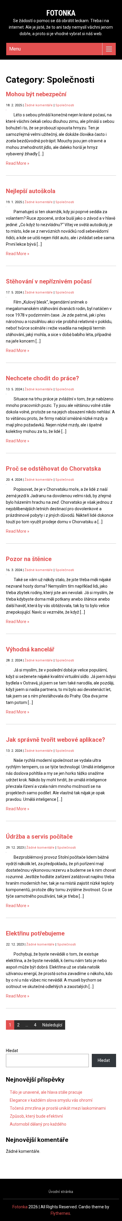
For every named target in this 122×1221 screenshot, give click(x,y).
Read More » (17, 163)
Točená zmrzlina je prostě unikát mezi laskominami (58, 1108)
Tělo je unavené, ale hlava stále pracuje (46, 1092)
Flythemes (60, 1213)
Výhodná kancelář (30, 649)
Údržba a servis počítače (39, 836)
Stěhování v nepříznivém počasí (49, 281)
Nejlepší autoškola (30, 191)
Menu (15, 49)
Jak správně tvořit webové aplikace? (55, 739)
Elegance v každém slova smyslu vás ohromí (51, 1100)
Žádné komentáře (39, 105)
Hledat (12, 1050)
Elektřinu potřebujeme (35, 933)
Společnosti (64, 105)
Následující (52, 1025)
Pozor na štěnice (29, 559)
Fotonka (61, 13)
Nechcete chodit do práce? (42, 378)
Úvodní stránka (61, 1192)
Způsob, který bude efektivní (36, 1116)
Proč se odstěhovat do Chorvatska (53, 468)
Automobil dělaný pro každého (38, 1124)
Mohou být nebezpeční (36, 94)
